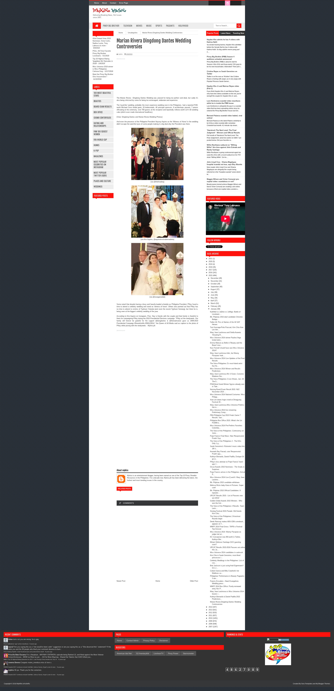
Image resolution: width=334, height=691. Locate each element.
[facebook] (211, 3)
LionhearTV (158, 653)
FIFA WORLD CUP (100, 139)
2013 (211, 610)
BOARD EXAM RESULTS (103, 106)
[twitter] (216, 3)
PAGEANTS (170, 25)
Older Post (194, 581)
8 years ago (33, 644)
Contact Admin (133, 640)
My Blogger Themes (323, 684)
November (215, 281)
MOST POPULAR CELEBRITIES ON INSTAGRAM (100, 164)
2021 (211, 259)
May (212, 298)
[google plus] (238, 3)
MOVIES (139, 25)
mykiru (11, 670)
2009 (211, 621)
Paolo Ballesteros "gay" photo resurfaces (16, 644)
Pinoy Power (173, 653)
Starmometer (188, 653)
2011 (211, 615)
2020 (211, 261)
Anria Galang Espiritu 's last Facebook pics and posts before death (24, 651)
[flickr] (222, 3)
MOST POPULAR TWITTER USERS (100, 174)
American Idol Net (124, 653)
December (215, 278)
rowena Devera (14, 662)
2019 (211, 264)
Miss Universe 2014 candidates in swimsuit (226, 552)
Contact (113, 3)
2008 (211, 624)
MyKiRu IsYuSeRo (23, 684)
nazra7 (11, 647)
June (213, 295)
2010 (211, 618)
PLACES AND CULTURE (102, 181)
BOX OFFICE (98, 112)
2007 (211, 627)
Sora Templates (306, 684)
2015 (211, 275)
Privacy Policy (149, 640)
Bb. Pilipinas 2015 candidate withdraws (225, 482)
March (213, 303)
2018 (211, 267)
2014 (211, 607)
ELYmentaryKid (142, 653)
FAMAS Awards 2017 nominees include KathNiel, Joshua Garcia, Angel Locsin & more (30, 667)
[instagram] (227, 3)
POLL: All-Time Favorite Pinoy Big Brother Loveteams (102, 53)
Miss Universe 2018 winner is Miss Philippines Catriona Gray (103, 69)
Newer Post (121, 581)
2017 (211, 270)
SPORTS (159, 25)
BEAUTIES (97, 101)
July (212, 292)
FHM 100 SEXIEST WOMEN (101, 133)
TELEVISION (127, 25)
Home (96, 3)
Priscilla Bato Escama (17, 655)
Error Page (123, 3)
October (214, 284)
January (214, 309)
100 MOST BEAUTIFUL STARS (102, 94)
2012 (211, 613)
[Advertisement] (157, 78)
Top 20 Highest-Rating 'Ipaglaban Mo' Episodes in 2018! (103, 61)
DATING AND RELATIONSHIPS (100, 124)
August (213, 289)
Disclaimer (163, 640)
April (212, 301)
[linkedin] (233, 3)
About (104, 3)
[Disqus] (157, 542)
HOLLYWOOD (183, 25)
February (214, 306)
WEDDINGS (98, 186)
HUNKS (96, 145)
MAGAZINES (98, 156)
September (215, 287)
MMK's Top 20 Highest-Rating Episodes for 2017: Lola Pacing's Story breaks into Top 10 (30, 659)
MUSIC (148, 25)
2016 (211, 273)
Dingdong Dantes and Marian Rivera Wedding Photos (142, 117)
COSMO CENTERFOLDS (102, 117)
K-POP (96, 150)
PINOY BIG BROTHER (111, 25)
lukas (10, 639)
